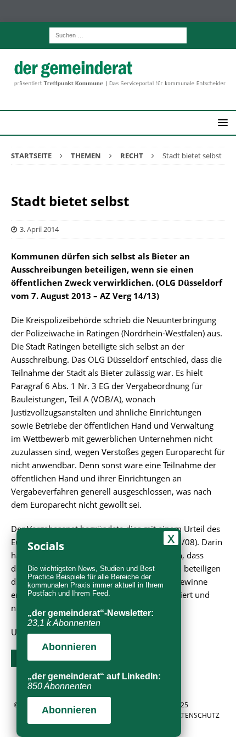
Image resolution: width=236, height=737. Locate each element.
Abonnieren (69, 646)
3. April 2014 (39, 229)
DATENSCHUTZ (196, 715)
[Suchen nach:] (118, 34)
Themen (86, 155)
